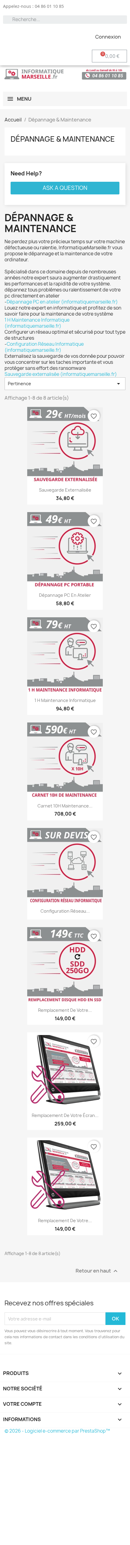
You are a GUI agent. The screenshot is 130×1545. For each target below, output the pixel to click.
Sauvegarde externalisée (65, 490)
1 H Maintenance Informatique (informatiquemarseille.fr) (37, 323)
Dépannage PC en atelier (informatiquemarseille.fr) (62, 302)
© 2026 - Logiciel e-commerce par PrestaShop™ (57, 1431)
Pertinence (65, 383)
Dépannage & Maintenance (63, 139)
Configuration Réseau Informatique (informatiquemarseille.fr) (44, 347)
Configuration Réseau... (65, 911)
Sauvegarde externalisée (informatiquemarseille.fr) (61, 374)
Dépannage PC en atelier (65, 595)
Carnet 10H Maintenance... (65, 806)
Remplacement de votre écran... (65, 1115)
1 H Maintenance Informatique (65, 700)
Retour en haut (97, 1271)
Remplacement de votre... (65, 1010)
